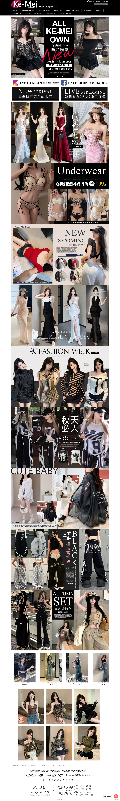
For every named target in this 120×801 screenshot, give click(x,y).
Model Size (52, 765)
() (91, 1)
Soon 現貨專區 (58, 10)
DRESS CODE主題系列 (72, 10)
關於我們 (15, 765)
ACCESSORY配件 (50, 13)
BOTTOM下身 (17, 13)
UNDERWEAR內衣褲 (65, 13)
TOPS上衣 (98, 10)
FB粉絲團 (61, 765)
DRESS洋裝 (37, 13)
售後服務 (42, 765)
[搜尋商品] (107, 4)
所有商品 (15, 10)
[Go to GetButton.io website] (116, 799)
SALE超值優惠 (88, 10)
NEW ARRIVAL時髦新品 (28, 10)
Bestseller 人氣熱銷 (44, 10)
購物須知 (24, 765)
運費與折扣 (33, 765)
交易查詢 (98, 1)
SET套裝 (27, 13)
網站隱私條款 (60, 799)
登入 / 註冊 (105, 1)
